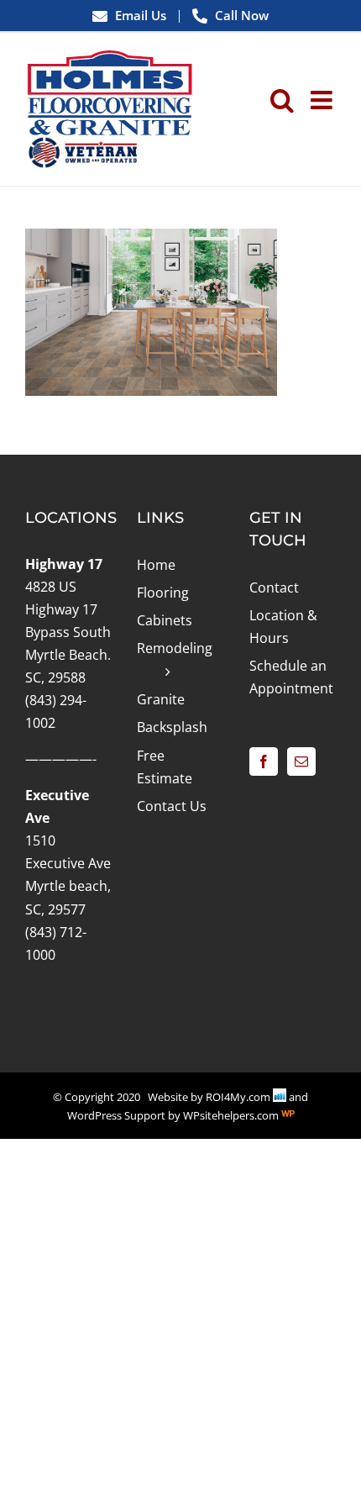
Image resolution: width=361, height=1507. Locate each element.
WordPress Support (116, 1115)
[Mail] (301, 761)
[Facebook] (263, 761)
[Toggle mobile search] (282, 100)
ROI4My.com (238, 1096)
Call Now (240, 15)
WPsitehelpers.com (232, 1115)
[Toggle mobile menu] (323, 100)
